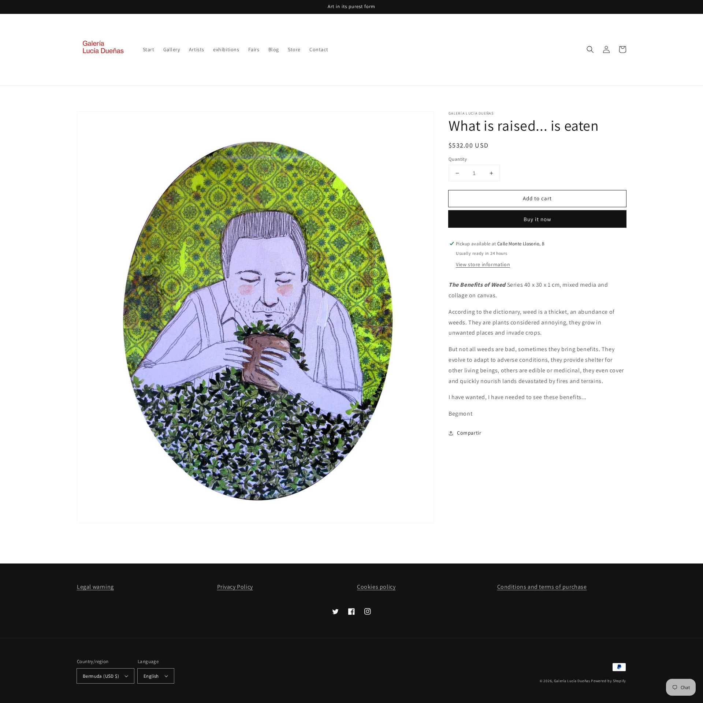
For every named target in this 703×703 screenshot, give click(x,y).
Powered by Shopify (608, 680)
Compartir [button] (469, 432)
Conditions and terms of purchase (542, 587)
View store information (483, 264)
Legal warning (95, 587)
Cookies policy (376, 587)
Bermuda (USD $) (101, 676)
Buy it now (537, 219)
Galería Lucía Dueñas (572, 680)
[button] (590, 49)
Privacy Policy (235, 587)
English (151, 676)
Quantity (458, 159)
